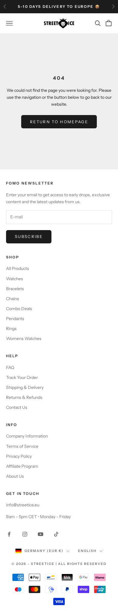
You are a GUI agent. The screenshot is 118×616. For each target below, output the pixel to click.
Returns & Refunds (24, 397)
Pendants (15, 318)
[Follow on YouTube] (41, 534)
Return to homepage (59, 121)
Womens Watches (23, 338)
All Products (17, 268)
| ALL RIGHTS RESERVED (81, 564)
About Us (15, 476)
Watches (14, 278)
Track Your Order (22, 377)
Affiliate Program (22, 466)
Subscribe (29, 236)
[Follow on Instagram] (25, 534)
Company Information (27, 436)
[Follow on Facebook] (9, 534)
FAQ (10, 367)
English (87, 551)
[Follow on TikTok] (56, 534)
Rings (11, 328)
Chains (12, 298)
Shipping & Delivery (25, 387)
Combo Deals (19, 308)
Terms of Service (22, 446)
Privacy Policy (19, 456)
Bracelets (15, 288)
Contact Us (16, 407)
